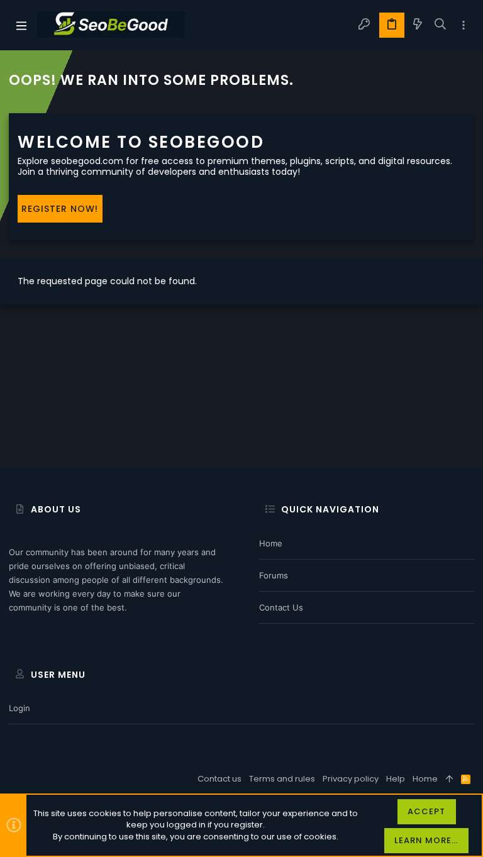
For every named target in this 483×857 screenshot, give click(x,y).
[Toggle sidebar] (463, 25)
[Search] (440, 25)
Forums (273, 575)
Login (19, 708)
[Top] (449, 779)
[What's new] (417, 25)
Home (270, 543)
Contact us (281, 607)
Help (395, 779)
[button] (21, 25)
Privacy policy (351, 779)
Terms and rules (282, 779)
